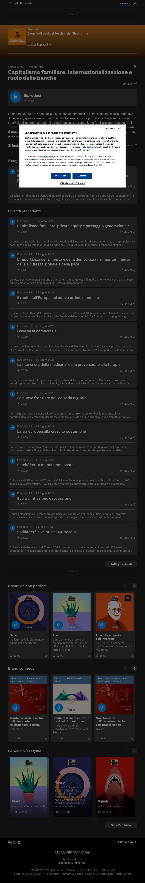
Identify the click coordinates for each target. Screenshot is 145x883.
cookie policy (93, 147)
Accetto (82, 176)
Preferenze (60, 176)
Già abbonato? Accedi (72, 183)
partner (28, 160)
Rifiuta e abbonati (113, 129)
